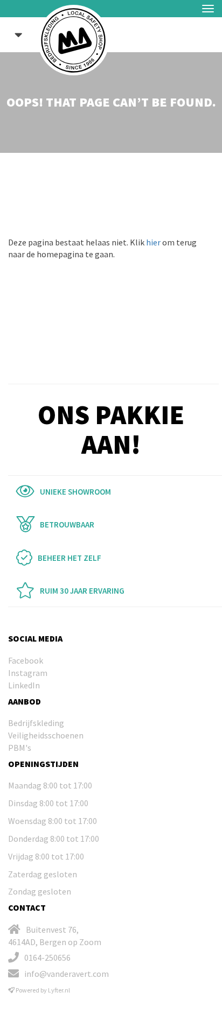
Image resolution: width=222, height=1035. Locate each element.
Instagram (27, 672)
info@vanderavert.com (66, 973)
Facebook (25, 660)
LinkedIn (24, 685)
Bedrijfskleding (36, 722)
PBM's (19, 747)
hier (153, 242)
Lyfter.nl (59, 990)
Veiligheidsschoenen (46, 735)
